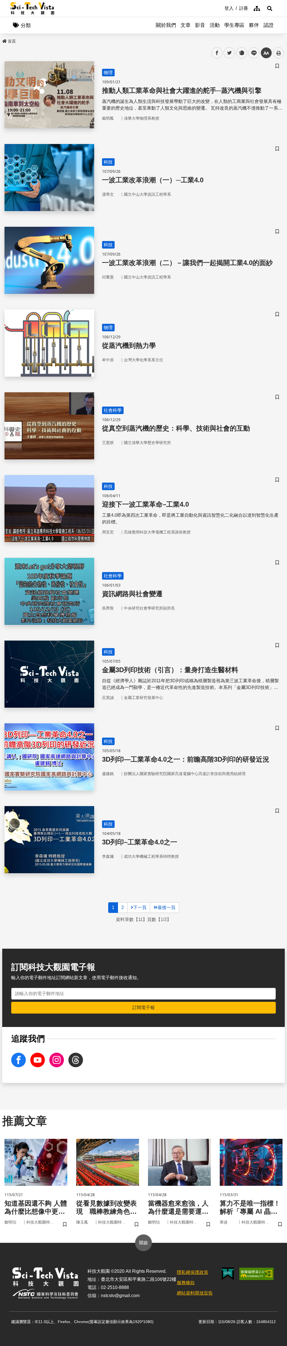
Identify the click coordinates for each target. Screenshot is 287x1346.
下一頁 (140, 907)
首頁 (12, 41)
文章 (185, 25)
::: (220, 8)
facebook (217, 53)
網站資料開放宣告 (195, 1293)
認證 (268, 25)
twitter (229, 53)
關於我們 (166, 25)
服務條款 (186, 1282)
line (252, 53)
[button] (269, 8)
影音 (200, 25)
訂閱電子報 (143, 1007)
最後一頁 (166, 907)
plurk (241, 53)
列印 (278, 52)
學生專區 (234, 25)
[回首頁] (32, 8)
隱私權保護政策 (192, 1272)
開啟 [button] (143, 1242)
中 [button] (266, 53)
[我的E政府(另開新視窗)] (228, 1273)
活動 (215, 25)
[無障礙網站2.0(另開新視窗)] (256, 1274)
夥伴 (254, 25)
